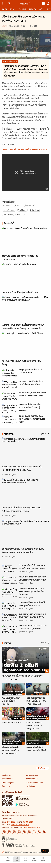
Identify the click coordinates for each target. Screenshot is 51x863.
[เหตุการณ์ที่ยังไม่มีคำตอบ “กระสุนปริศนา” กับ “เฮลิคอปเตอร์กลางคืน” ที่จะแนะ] (25, 491)
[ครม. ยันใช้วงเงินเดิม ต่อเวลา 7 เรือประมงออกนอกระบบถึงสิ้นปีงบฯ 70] (10, 580)
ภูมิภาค (4, 26)
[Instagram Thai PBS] (14, 832)
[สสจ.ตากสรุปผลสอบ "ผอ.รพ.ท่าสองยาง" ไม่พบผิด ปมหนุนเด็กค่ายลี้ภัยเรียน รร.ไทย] (25, 533)
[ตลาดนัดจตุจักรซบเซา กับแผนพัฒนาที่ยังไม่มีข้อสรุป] (25, 345)
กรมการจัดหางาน (8, 210)
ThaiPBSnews (7, 214)
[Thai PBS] (25, 3)
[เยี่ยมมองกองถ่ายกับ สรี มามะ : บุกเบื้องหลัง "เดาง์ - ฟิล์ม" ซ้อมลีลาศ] (37, 689)
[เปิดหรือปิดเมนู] (43, 3)
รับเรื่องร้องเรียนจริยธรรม (34, 782)
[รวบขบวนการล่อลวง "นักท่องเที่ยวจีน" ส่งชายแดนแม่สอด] (25, 240)
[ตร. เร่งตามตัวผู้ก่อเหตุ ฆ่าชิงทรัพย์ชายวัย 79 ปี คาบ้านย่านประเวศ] (10, 396)
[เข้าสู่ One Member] (48, 3)
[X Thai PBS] (9, 832)
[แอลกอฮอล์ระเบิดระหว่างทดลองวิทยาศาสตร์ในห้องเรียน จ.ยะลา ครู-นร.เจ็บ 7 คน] (25, 450)
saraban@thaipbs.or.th (32, 827)
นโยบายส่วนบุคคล (8, 782)
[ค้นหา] (8, 3)
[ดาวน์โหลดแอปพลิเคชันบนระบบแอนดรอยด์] (22, 804)
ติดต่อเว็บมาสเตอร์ (32, 779)
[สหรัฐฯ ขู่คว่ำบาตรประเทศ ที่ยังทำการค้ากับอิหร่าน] (10, 373)
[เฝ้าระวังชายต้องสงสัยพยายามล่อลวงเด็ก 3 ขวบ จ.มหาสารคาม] (13, 738)
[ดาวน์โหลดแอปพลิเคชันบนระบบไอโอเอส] (22, 798)
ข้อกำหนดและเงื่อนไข (32, 775)
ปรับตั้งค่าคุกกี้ (30, 786)
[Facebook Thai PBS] (4, 832)
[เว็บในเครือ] (3, 3)
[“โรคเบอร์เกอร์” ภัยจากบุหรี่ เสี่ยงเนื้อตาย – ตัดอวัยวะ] (13, 689)
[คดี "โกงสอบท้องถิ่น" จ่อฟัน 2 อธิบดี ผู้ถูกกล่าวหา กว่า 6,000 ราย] (25, 660)
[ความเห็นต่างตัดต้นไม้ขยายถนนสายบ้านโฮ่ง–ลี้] (37, 738)
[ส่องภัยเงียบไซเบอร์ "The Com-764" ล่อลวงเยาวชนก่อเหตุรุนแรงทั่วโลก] (10, 419)
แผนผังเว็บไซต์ (6, 775)
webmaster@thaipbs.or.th (20, 824)
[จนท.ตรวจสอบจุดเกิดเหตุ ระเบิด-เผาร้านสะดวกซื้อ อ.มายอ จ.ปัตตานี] (10, 617)
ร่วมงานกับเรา (6, 786)
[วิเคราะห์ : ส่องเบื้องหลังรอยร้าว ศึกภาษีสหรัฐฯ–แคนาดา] (37, 713)
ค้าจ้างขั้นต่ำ (6, 205)
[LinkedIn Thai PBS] (44, 832)
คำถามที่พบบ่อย (7, 779)
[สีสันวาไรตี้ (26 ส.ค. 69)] (13, 713)
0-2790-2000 (10, 822)
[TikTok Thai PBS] (34, 832)
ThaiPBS (19, 214)
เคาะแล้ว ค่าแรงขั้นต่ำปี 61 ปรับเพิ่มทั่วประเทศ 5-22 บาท (24, 149)
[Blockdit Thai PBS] (39, 832)
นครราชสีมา (29, 205)
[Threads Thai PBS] (19, 832)
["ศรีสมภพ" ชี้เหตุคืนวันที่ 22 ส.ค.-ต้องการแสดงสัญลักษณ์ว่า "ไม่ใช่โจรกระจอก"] (10, 592)
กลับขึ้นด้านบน (41, 768)
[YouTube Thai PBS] (29, 832)
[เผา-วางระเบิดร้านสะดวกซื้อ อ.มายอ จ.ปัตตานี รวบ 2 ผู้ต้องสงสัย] (10, 408)
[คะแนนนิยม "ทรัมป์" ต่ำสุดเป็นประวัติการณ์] (25, 276)
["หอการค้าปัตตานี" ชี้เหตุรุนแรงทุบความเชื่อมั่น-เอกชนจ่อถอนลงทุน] (10, 569)
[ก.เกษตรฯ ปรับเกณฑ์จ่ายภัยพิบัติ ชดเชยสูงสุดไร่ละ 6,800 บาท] (10, 606)
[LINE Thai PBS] (24, 832)
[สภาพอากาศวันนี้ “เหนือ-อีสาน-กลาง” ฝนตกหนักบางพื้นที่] (10, 384)
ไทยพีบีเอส (21, 210)
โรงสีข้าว (17, 205)
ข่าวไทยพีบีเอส (34, 210)
